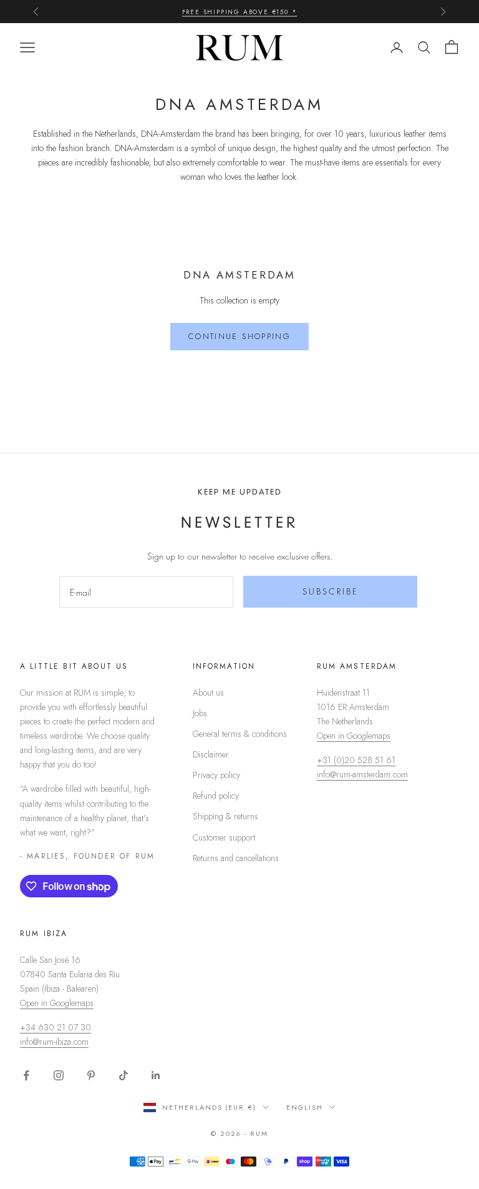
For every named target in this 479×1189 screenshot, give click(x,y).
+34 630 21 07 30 (55, 1027)
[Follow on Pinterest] (91, 1075)
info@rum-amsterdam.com (362, 774)
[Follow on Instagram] (58, 1075)
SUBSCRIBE (330, 591)
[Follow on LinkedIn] (156, 1075)
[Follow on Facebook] (26, 1075)
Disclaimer (211, 754)
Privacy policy (216, 775)
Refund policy (216, 795)
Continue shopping (239, 336)
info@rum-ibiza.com (54, 1041)
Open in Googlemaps (353, 735)
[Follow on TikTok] (123, 1075)
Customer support (224, 837)
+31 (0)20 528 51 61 (356, 760)
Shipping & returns (225, 816)
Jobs (200, 713)
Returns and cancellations (236, 858)
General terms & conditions (240, 734)
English (304, 1107)
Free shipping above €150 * (240, 11)
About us (208, 692)
